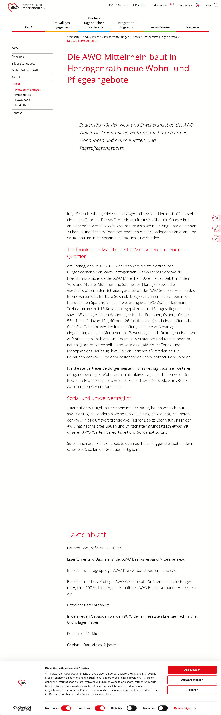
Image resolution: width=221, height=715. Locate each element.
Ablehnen (192, 689)
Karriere (192, 27)
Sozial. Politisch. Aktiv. (26, 70)
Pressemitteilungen (28, 90)
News (136, 37)
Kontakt (17, 113)
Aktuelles (17, 77)
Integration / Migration (127, 25)
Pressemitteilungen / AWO (160, 37)
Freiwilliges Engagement (61, 25)
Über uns (18, 57)
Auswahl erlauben (192, 679)
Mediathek (22, 105)
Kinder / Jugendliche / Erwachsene (94, 22)
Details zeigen (182, 708)
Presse (16, 84)
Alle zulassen (192, 669)
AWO (28, 27)
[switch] (100, 708)
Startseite (73, 37)
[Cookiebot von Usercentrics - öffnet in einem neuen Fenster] (22, 708)
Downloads (22, 100)
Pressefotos (23, 95)
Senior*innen (160, 27)
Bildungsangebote (23, 63)
